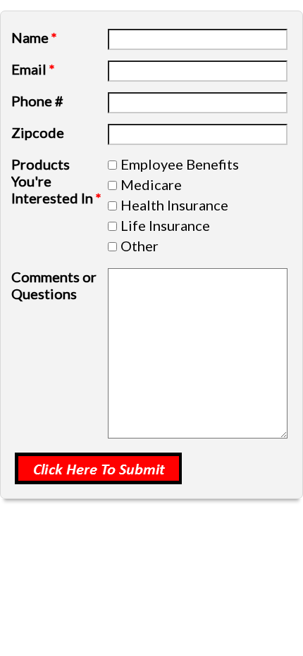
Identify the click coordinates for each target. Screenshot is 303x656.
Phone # (37, 100)
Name (34, 37)
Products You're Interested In (56, 181)
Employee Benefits (179, 164)
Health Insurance (174, 204)
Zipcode (37, 132)
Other (139, 245)
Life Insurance (165, 225)
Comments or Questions (54, 285)
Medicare (151, 184)
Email (33, 69)
